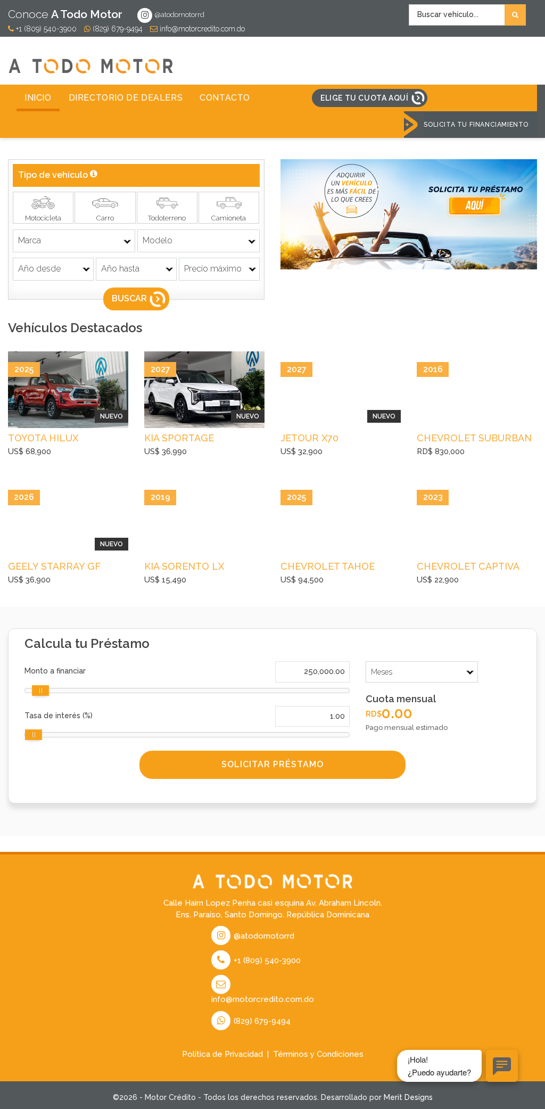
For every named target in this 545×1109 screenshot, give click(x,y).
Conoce (65, 14)
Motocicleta (43, 218)
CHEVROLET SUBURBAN (474, 437)
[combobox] (467, 15)
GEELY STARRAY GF (54, 566)
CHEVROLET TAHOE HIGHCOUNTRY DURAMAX (327, 567)
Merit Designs (408, 1097)
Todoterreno (167, 218)
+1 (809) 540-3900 (45, 28)
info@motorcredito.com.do (201, 28)
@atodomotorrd (178, 15)
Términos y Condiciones (318, 1054)
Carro (105, 218)
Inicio (38, 98)
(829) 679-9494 (116, 28)
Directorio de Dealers (126, 98)
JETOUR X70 (309, 437)
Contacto (225, 98)
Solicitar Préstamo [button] (272, 764)
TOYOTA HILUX (43, 437)
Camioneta (228, 218)
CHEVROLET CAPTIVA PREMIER (468, 567)
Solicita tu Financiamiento (476, 124)
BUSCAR (129, 298)
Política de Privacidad (222, 1054)
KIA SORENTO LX (184, 566)
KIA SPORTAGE (179, 437)
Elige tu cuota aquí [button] (364, 98)
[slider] (40, 690)
